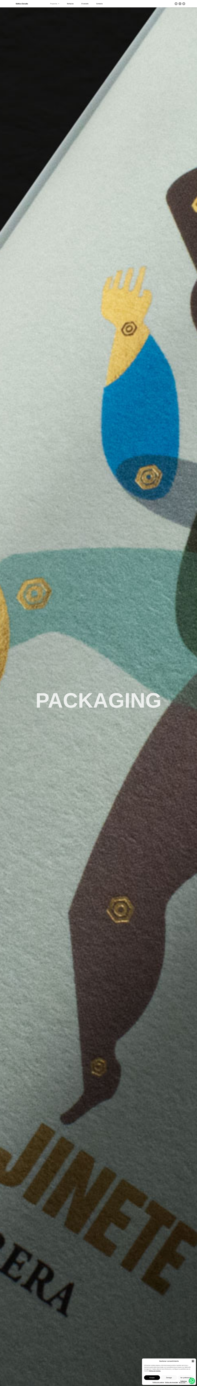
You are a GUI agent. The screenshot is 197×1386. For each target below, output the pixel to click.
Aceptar (152, 1378)
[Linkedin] (183, 3)
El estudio (84, 4)
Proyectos (53, 4)
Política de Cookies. (155, 1371)
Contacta (99, 4)
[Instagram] (180, 3)
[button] (193, 1361)
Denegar (169, 1378)
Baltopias (70, 4)
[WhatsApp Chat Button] (192, 1381)
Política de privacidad (171, 1382)
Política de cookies (158, 1382)
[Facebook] (176, 3)
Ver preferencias (186, 1378)
